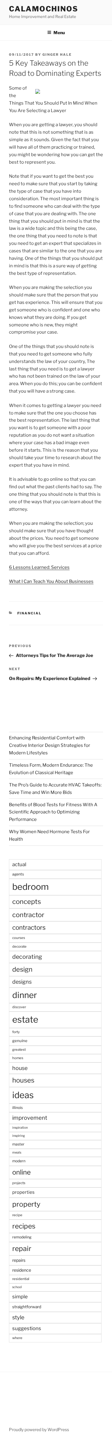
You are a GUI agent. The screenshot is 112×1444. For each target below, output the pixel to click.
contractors (29, 927)
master (18, 1144)
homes (17, 1058)
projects (18, 1183)
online (21, 1172)
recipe (17, 1215)
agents (18, 874)
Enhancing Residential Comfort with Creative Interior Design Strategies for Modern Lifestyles (49, 745)
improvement (29, 1117)
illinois (17, 1107)
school (17, 1287)
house (19, 1068)
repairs (18, 1260)
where (17, 1338)
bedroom (30, 886)
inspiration (20, 1128)
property (26, 1204)
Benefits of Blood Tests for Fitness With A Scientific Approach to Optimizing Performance (53, 812)
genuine (19, 1040)
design (22, 969)
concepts (26, 901)
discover (19, 1007)
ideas (23, 1095)
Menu (59, 32)
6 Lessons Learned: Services (39, 567)
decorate (19, 946)
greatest (19, 1049)
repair (21, 1248)
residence (21, 1270)
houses (23, 1080)
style (18, 1317)
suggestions (26, 1328)
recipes (24, 1226)
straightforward (26, 1306)
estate (25, 1019)
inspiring (18, 1136)
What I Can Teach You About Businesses (51, 581)
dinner (24, 995)
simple (20, 1297)
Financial (29, 613)
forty (16, 1032)
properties (23, 1192)
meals (16, 1152)
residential (20, 1279)
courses (18, 938)
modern (18, 1161)
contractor (28, 915)
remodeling (21, 1237)
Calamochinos (43, 8)
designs (22, 982)
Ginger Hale (57, 54)
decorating (27, 956)
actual (19, 864)
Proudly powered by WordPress (39, 1429)
